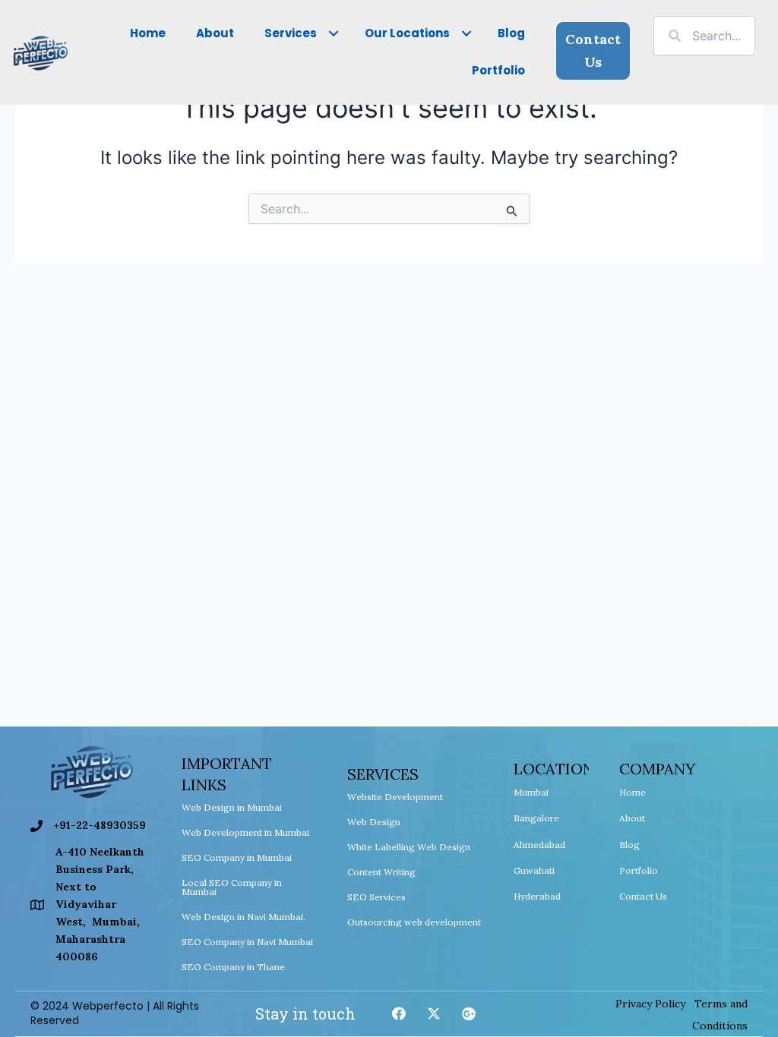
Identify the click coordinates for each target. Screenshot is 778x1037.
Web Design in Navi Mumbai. (243, 916)
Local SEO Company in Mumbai (232, 887)
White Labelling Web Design (408, 847)
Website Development (395, 796)
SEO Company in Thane (233, 966)
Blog (629, 844)
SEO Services (376, 897)
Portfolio (638, 870)
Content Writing (381, 872)
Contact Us (643, 896)
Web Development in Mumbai (245, 832)
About (632, 818)
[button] (333, 34)
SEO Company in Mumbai (237, 857)
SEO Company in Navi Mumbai (247, 941)
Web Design (373, 821)
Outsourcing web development (414, 922)
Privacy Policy (650, 1003)
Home (632, 792)
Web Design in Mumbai (232, 807)
